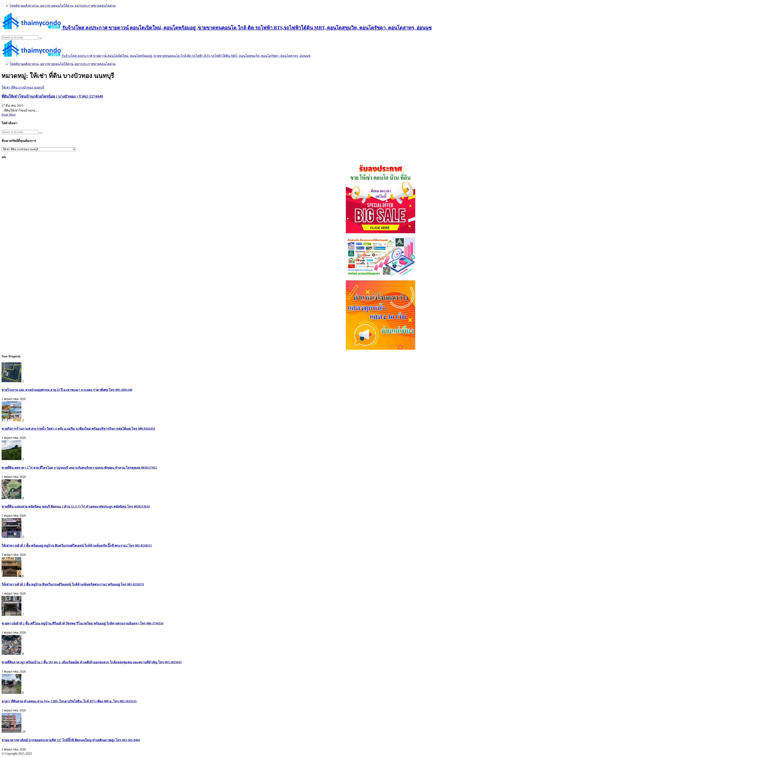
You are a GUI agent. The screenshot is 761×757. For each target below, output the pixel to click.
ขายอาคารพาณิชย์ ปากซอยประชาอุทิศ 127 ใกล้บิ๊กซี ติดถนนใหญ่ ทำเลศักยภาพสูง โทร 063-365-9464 (71, 740)
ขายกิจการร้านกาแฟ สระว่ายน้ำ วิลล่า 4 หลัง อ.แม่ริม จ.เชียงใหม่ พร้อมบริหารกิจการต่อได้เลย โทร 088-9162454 (78, 428)
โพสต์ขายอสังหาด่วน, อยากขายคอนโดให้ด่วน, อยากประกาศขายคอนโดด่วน (63, 5)
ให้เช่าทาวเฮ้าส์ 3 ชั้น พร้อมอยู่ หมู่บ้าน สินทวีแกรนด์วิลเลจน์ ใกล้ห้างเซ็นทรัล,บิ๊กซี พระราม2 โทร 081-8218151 (77, 545)
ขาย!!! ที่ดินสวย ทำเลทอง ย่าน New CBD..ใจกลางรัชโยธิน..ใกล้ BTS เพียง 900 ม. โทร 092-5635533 (69, 701)
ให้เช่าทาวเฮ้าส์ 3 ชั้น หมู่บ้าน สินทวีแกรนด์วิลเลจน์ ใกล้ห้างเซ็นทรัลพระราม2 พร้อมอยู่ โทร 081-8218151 (73, 584)
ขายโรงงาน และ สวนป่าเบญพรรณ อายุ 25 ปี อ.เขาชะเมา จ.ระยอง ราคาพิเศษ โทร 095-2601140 (67, 389)
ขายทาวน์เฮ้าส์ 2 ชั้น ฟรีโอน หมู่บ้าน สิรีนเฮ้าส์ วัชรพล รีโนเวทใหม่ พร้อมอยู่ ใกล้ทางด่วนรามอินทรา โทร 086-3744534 (82, 623)
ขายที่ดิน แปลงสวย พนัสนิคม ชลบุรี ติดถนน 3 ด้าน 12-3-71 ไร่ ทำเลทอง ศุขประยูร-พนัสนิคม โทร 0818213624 (76, 506)
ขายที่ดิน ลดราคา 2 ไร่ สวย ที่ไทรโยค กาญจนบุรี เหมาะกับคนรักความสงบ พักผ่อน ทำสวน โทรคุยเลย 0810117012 (79, 467)
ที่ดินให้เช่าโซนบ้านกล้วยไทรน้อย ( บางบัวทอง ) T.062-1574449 (52, 96)
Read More (9, 114)
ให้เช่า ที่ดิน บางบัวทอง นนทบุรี (23, 87)
